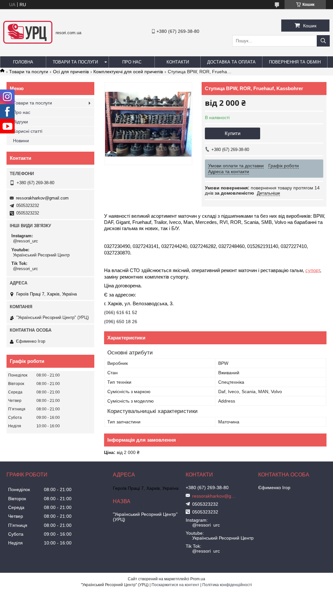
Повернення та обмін (295, 62)
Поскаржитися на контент (175, 585)
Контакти (177, 62)
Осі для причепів (71, 71)
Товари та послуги (75, 62)
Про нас (131, 62)
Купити (232, 133)
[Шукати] (323, 41)
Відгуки (20, 121)
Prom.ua (197, 579)
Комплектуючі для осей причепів (128, 71)
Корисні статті (27, 131)
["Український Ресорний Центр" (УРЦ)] (27, 42)
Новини (21, 140)
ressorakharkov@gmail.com (42, 198)
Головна (23, 62)
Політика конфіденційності (227, 585)
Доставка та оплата (231, 62)
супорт (312, 270)
